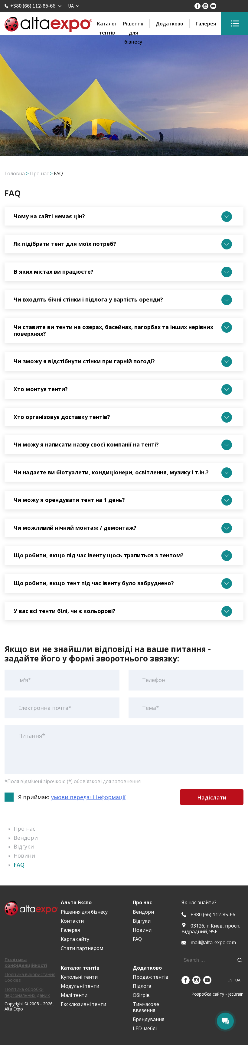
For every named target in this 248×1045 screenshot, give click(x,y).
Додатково (169, 23)
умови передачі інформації (88, 797)
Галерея (206, 23)
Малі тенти (74, 995)
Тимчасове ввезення (146, 1007)
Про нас (39, 173)
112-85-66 (213, 915)
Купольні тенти (79, 977)
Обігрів (141, 995)
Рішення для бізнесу (133, 24)
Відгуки (24, 846)
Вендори (26, 837)
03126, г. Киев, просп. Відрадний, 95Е (210, 929)
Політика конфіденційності (26, 962)
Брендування (148, 1019)
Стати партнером (82, 948)
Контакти (72, 921)
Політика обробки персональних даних (27, 992)
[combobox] (73, 6)
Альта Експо (76, 902)
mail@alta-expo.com (213, 942)
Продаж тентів (150, 977)
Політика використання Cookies (30, 977)
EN (230, 980)
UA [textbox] (71, 6)
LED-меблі (145, 1028)
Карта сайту (75, 939)
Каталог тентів (107, 24)
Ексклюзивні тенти (83, 1004)
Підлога (142, 986)
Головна (15, 173)
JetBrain (235, 994)
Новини (24, 855)
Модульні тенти (80, 986)
